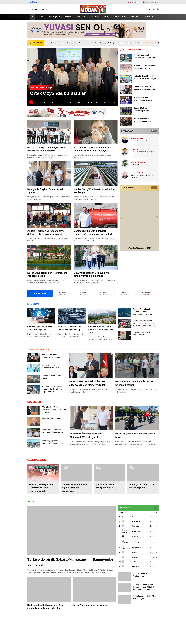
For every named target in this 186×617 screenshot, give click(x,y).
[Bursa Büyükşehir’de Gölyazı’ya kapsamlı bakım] (33, 448)
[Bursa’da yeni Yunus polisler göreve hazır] (137, 418)
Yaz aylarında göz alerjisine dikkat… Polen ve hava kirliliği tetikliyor (147, 43)
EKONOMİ (94, 17)
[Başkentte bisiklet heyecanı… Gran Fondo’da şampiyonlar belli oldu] (49, 590)
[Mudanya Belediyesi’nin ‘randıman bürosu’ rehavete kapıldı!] (43, 473)
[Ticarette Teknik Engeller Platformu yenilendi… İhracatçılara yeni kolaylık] (124, 316)
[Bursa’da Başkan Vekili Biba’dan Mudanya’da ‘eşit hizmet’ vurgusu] (126, 93)
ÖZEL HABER (79, 16)
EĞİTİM (116, 17)
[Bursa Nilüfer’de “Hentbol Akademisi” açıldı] (124, 581)
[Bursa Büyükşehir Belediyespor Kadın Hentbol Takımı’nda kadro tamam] (126, 115)
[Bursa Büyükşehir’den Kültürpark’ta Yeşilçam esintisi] (49, 257)
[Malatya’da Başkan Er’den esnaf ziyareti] (49, 173)
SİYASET (67, 17)
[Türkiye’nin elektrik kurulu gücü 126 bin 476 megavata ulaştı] (102, 316)
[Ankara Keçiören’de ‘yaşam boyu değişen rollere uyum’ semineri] (49, 215)
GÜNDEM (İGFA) (51, 16)
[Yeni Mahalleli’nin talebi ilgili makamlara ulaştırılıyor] (76, 473)
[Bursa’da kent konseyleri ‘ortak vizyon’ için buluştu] (33, 361)
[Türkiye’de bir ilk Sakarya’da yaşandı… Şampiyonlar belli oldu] (71, 531)
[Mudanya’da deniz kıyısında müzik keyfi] (126, 104)
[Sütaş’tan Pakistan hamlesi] (33, 426)
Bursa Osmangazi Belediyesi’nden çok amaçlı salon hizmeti (85, 43)
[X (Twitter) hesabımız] (32, 9)
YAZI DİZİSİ (137, 16)
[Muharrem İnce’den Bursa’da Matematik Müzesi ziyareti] (91, 418)
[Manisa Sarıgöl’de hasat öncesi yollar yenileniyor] (96, 173)
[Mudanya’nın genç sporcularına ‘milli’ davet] (33, 372)
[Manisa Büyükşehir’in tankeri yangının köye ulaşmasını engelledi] (96, 215)
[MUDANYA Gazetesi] (93, 12)
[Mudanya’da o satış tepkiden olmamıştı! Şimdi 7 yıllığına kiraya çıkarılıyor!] (126, 61)
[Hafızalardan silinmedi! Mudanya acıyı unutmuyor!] (126, 83)
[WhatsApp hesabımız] (46, 9)
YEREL (38, 17)
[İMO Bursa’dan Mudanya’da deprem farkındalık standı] (137, 366)
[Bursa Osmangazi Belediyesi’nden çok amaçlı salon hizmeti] (49, 132)
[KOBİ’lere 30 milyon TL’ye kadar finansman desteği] (72, 316)
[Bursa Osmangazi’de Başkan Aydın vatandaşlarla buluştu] (33, 437)
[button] (30, 17)
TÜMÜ (154, 131)
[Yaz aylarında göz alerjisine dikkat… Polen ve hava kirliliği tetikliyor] (96, 132)
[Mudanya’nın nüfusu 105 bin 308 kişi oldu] (143, 473)
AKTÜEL (106, 17)
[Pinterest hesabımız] (39, 9)
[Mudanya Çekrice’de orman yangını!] (33, 383)
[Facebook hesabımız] (28, 9)
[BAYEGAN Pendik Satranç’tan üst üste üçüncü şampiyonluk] (126, 125)
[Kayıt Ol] (149, 9)
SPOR (126, 17)
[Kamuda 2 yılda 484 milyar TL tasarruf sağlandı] (41, 316)
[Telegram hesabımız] (43, 9)
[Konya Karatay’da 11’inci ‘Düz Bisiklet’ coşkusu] (124, 604)
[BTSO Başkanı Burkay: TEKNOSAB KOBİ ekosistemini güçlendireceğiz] (33, 414)
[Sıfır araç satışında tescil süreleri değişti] (124, 342)
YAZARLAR (151, 17)
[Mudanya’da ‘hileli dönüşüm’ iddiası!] (109, 473)
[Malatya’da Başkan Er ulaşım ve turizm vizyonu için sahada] (96, 257)
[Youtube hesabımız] (36, 9)
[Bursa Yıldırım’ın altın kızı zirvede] (94, 590)
